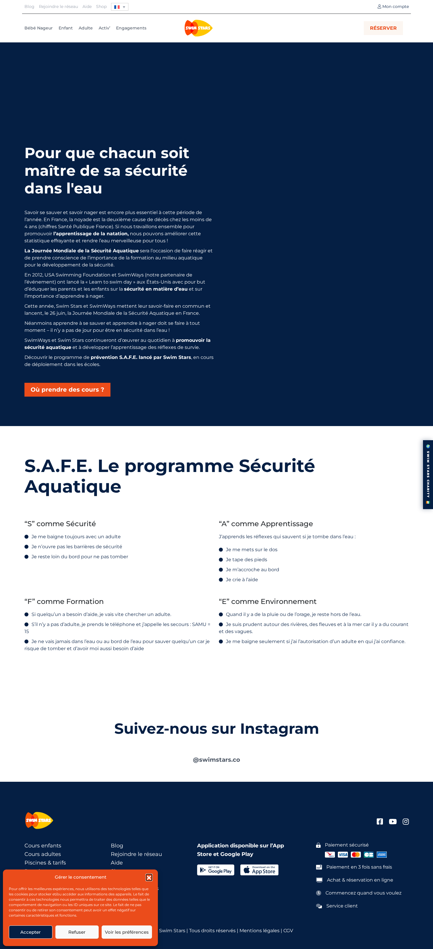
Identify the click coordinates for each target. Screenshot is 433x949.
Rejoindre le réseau (58, 6)
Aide (87, 6)
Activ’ (104, 28)
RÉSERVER (383, 28)
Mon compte (395, 6)
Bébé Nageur (38, 28)
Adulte (86, 28)
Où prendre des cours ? (67, 389)
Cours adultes (42, 854)
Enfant (66, 28)
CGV (288, 930)
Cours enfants (42, 845)
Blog (29, 6)
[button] (149, 877)
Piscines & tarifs (45, 862)
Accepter (30, 932)
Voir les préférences (127, 932)
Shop (101, 6)
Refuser (76, 932)
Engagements (131, 28)
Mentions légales (259, 930)
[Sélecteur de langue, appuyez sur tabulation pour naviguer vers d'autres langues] (120, 7)
